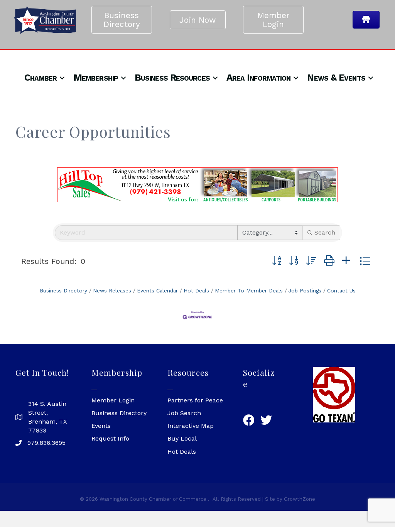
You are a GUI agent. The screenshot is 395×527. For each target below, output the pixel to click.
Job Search (184, 413)
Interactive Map (190, 425)
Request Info (110, 438)
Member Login (113, 400)
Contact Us (341, 290)
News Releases (112, 290)
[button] (276, 261)
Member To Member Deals (249, 290)
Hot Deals (196, 290)
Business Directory (63, 290)
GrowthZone (299, 499)
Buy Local (182, 438)
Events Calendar (157, 290)
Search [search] (324, 232)
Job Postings (305, 290)
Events (101, 425)
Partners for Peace (195, 400)
